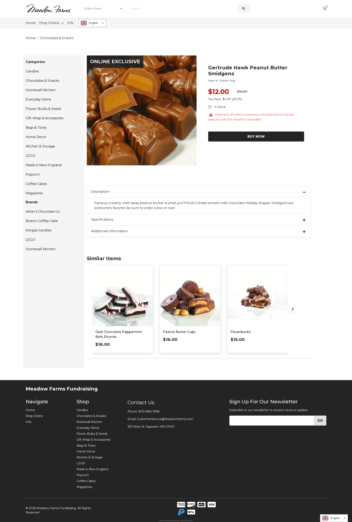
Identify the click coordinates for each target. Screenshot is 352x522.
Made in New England (44, 165)
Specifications (102, 219)
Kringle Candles (38, 230)
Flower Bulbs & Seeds (43, 109)
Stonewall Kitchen (41, 90)
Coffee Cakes (36, 184)
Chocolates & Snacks (42, 81)
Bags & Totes (36, 127)
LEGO (30, 156)
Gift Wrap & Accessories (44, 118)
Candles (32, 71)
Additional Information (109, 231)
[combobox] (92, 23)
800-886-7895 (149, 411)
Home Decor (36, 137)
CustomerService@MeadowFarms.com (165, 419)
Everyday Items (38, 99)
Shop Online (49, 23)
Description (100, 192)
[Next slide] (292, 309)
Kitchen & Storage (40, 146)
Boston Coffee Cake (42, 221)
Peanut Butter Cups (179, 332)
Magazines (34, 193)
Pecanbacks (241, 332)
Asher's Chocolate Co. (43, 211)
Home (31, 23)
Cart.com (188, 520)
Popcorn (33, 174)
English (93, 22)
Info (70, 23)
